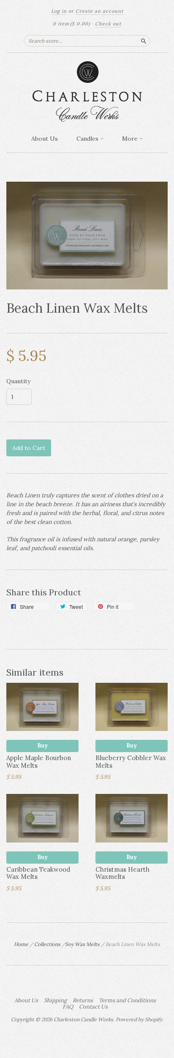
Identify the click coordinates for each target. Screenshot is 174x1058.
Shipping (55, 1000)
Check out (108, 24)
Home (21, 944)
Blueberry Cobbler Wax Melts (130, 761)
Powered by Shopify (139, 1019)
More (130, 138)
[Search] (143, 40)
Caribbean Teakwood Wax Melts (38, 873)
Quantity (18, 381)
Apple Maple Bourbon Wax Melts (38, 761)
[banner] (87, 91)
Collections (47, 944)
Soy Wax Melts (82, 944)
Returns (83, 1000)
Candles (88, 138)
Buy (42, 745)
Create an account (99, 11)
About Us (44, 138)
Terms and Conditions (127, 1000)
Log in (59, 11)
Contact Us (93, 1007)
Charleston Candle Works (83, 1019)
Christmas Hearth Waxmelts (122, 873)
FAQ (68, 1007)
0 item (71, 24)
